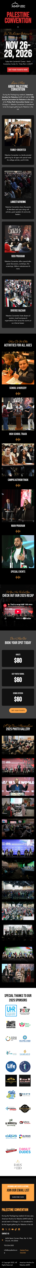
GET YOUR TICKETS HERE (18, 70)
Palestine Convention (18, 18)
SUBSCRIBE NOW (18, 1197)
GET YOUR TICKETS (18, 710)
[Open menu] (18, 27)
